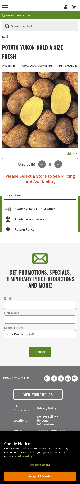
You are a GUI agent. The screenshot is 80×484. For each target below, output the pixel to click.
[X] (60, 378)
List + (74, 153)
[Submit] (7, 25)
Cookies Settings (40, 464)
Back (5, 37)
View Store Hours (38, 394)
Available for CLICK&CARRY (35, 209)
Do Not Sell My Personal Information (47, 420)
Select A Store (23, 15)
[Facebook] (53, 378)
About (17, 431)
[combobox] (40, 26)
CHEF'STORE (35, 5)
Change (10, 15)
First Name (11, 313)
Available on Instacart (31, 219)
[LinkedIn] (67, 378)
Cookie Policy (23, 456)
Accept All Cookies (40, 476)
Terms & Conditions (51, 431)
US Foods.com (21, 408)
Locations (20, 420)
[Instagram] (46, 378)
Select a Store (33, 176)
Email (8, 298)
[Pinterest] (74, 378)
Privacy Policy (47, 408)
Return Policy (24, 229)
